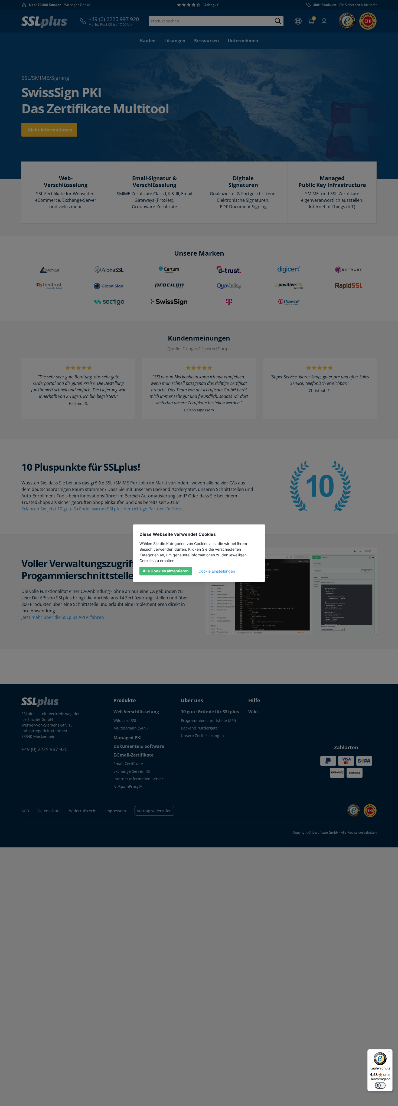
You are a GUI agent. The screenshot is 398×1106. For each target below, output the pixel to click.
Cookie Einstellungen (216, 571)
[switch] (380, 1085)
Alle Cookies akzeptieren (166, 571)
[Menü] (389, 1052)
